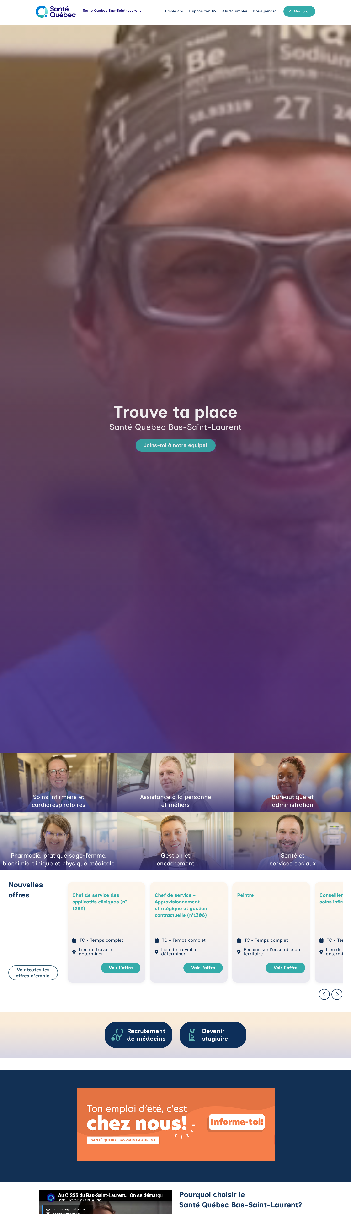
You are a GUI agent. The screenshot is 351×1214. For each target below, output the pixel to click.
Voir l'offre (121, 967)
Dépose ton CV (203, 11)
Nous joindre (265, 11)
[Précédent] (324, 995)
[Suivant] (337, 995)
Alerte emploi (234, 11)
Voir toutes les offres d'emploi (33, 973)
